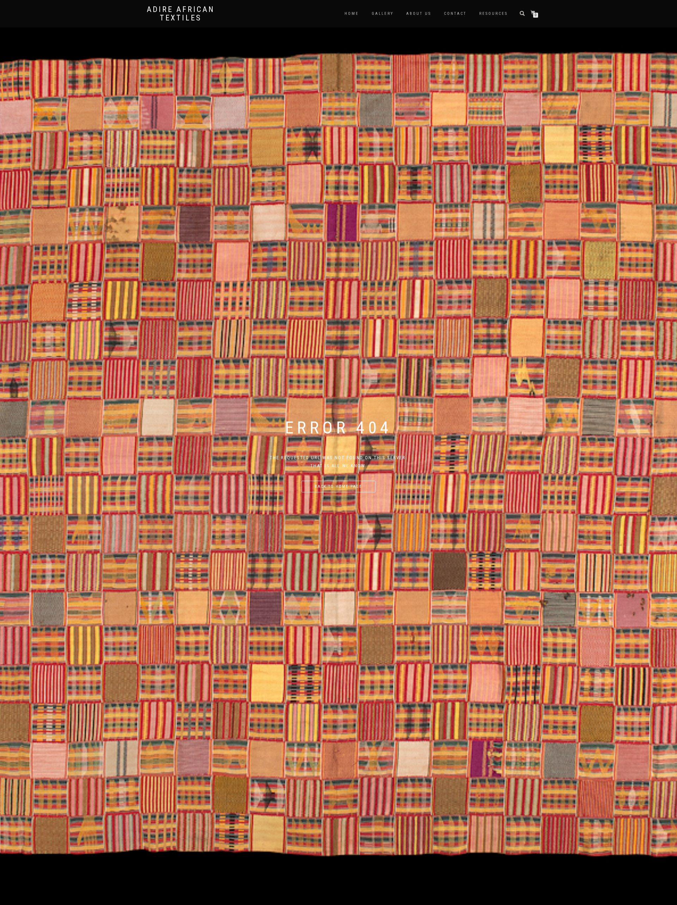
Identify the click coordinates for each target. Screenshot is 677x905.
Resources (493, 13)
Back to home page (338, 486)
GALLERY (383, 13)
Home (351, 13)
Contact (455, 13)
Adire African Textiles (181, 13)
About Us (418, 13)
